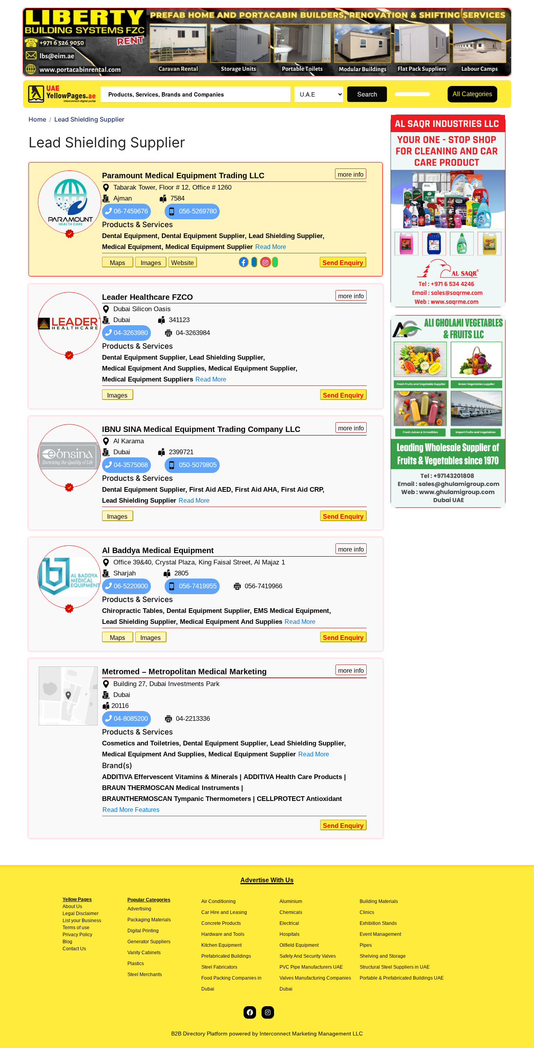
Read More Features (130, 809)
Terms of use (76, 927)
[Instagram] (268, 1012)
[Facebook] (250, 1012)
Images (151, 263)
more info (351, 174)
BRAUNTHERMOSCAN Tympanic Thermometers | (178, 799)
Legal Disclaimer (81, 913)
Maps (117, 263)
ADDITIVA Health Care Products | (295, 777)
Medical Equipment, (132, 247)
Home (37, 119)
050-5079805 (197, 465)
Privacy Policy (77, 934)
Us (78, 906)
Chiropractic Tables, (133, 610)
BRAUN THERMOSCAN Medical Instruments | (172, 788)
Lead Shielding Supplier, (286, 236)
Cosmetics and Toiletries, (141, 743)
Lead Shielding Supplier (139, 500)
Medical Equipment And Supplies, (154, 368)
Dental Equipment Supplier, (204, 236)
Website (182, 263)
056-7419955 (197, 586)
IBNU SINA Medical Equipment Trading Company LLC (201, 429)
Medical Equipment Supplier (209, 247)
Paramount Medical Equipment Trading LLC (183, 175)
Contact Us (74, 948)
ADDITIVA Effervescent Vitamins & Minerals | (172, 777)
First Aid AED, (211, 489)
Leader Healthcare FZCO (147, 297)
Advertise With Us (267, 880)
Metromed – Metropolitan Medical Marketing (184, 671)
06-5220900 (130, 586)
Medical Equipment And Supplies (231, 621)
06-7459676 (130, 211)
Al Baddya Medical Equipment (158, 550)
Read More (270, 247)
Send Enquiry (343, 263)
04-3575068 (130, 465)
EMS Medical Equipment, (292, 610)
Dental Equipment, (130, 236)
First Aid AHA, (257, 489)
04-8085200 (130, 718)
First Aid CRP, (302, 489)
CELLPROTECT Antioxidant (299, 799)
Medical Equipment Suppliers (147, 379)
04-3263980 (130, 333)
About (69, 906)
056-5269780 (197, 211)
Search (367, 94)
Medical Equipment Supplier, (252, 368)
